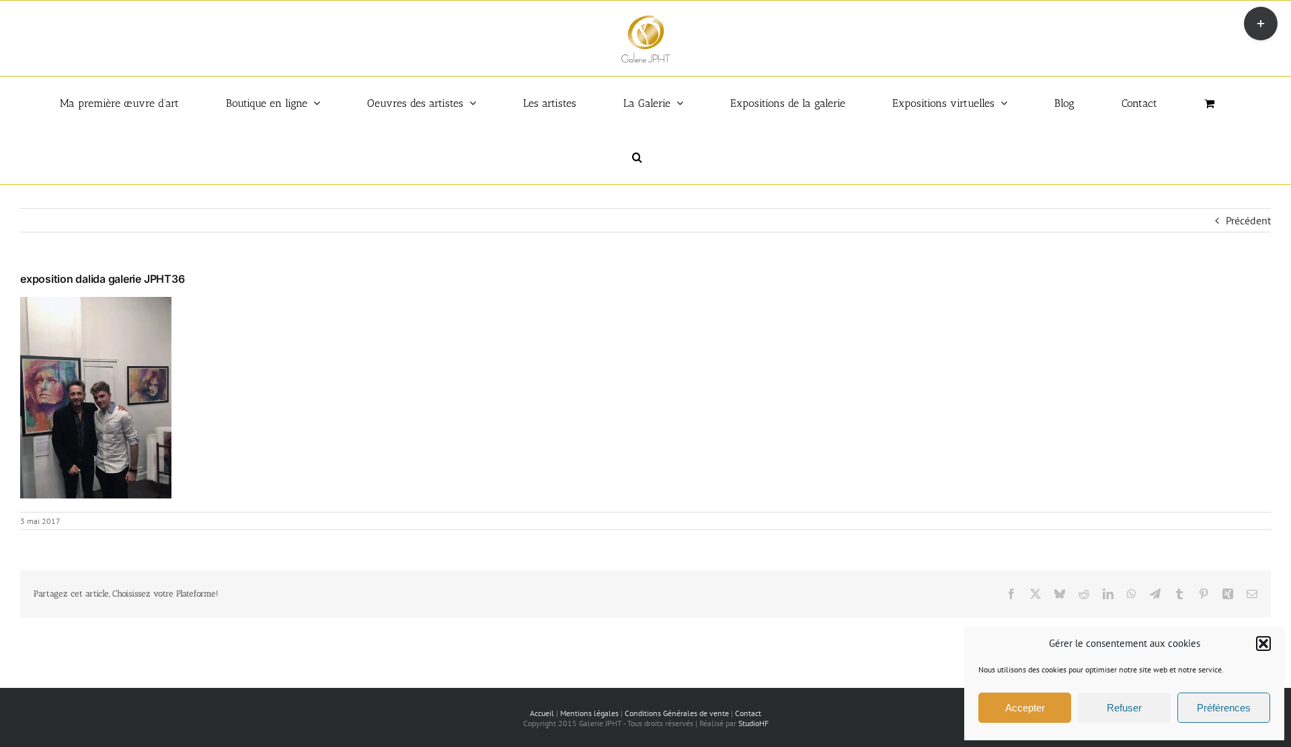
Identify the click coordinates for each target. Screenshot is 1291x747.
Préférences (1224, 707)
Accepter (1025, 707)
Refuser (1124, 707)
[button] (1263, 643)
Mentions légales (589, 713)
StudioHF (753, 723)
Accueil (542, 713)
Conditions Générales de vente (677, 713)
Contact (748, 713)
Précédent (1248, 220)
